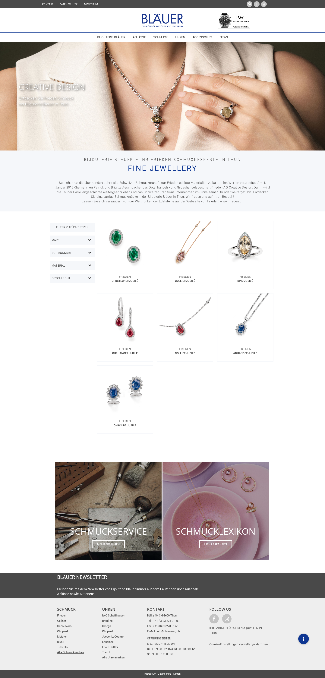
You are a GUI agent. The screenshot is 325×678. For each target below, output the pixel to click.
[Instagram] (264, 4)
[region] (162, 96)
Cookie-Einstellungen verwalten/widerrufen (238, 644)
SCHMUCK (66, 609)
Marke (56, 240)
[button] (303, 639)
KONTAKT (47, 4)
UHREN (108, 609)
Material (58, 265)
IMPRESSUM (91, 4)
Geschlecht (61, 278)
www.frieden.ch (231, 201)
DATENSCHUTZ (68, 4)
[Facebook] (257, 4)
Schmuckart (62, 253)
